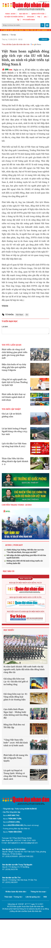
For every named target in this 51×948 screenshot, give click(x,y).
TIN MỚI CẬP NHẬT (11, 409)
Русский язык (29, 20)
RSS (45, 897)
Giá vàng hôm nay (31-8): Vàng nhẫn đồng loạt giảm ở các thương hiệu (16, 697)
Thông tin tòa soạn (38, 892)
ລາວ (45, 17)
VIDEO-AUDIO (10, 14)
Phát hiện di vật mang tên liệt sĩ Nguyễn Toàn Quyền (16, 758)
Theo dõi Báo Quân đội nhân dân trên (16, 44)
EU (27, 315)
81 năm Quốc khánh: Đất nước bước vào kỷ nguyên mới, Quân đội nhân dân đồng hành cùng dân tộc (24, 669)
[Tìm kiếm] (42, 25)
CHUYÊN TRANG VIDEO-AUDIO (17, 505)
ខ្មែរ (18, 20)
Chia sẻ (44, 39)
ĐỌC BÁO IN (23, 14)
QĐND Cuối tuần (37, 14)
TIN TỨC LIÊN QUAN (11, 345)
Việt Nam (19, 315)
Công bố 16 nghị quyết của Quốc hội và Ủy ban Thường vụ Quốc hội (15, 382)
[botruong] (25, 480)
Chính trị (5, 35)
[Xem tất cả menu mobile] (47, 25)
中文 (38, 17)
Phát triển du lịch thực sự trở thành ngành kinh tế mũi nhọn (13, 397)
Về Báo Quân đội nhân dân (15, 892)
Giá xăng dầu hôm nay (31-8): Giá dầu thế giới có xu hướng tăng (16, 682)
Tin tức (13, 35)
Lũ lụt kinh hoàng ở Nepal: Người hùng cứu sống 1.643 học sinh (14, 431)
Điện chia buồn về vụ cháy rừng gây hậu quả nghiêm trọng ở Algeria (14, 367)
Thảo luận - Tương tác (13, 897)
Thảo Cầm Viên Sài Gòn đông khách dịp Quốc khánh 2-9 (15, 461)
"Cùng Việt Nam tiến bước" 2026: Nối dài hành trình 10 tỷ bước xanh (16, 743)
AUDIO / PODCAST (14, 545)
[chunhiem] (25, 495)
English (30, 17)
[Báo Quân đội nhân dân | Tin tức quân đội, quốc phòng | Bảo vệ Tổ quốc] (25, 5)
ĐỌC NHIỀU (9, 630)
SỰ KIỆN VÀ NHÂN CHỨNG (13, 17)
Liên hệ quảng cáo (33, 897)
